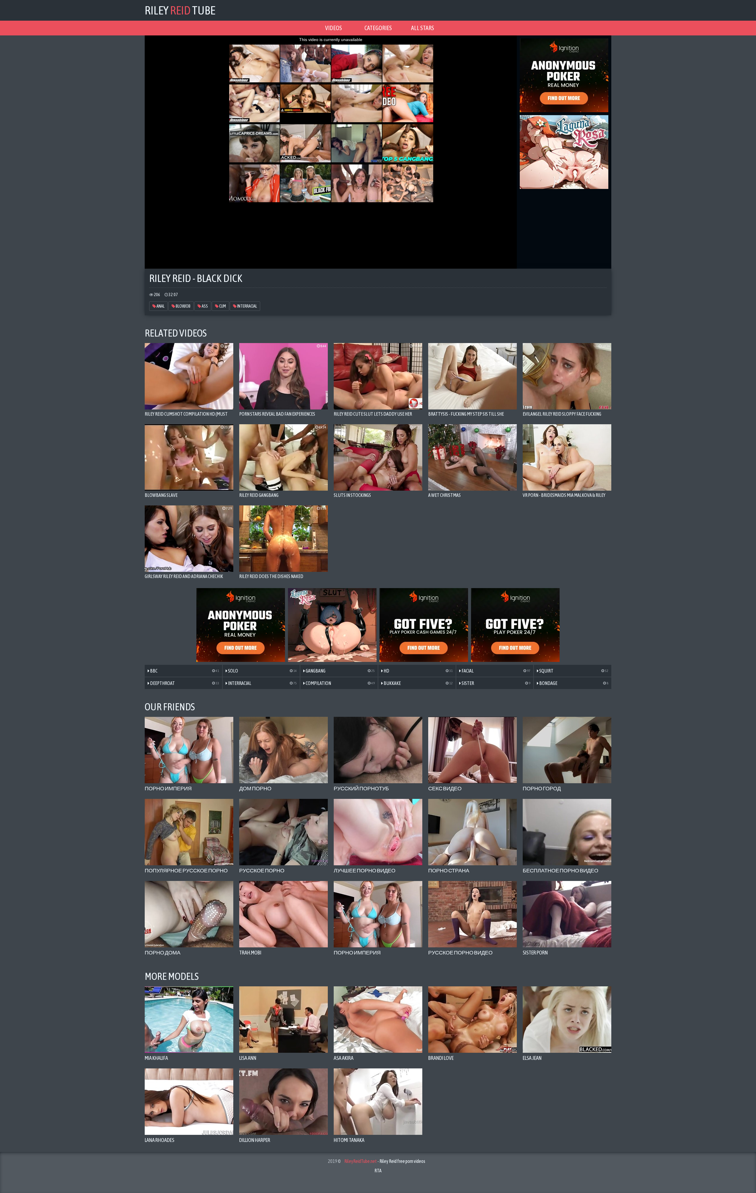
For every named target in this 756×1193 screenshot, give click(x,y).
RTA (378, 1170)
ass (204, 306)
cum (222, 306)
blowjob (182, 306)
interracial (247, 306)
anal (160, 306)
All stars (422, 28)
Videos (333, 28)
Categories (378, 28)
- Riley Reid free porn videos (384, 1161)
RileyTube (180, 10)
